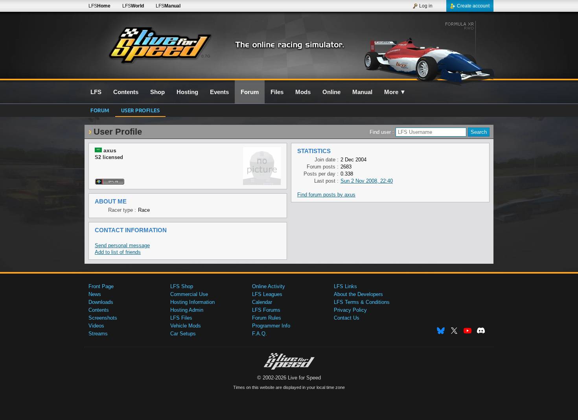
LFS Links (345, 286)
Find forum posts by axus (326, 195)
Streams (98, 334)
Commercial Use (189, 294)
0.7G (205, 56)
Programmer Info (271, 326)
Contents (98, 310)
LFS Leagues (267, 294)
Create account (473, 6)
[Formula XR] (426, 50)
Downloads (100, 302)
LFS (99, 6)
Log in (426, 6)
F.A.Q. (259, 334)
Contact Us (346, 318)
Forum (99, 110)
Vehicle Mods (185, 326)
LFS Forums (266, 310)
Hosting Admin (186, 310)
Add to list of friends (118, 252)
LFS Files (181, 318)
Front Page (101, 286)
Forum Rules (266, 318)
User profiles (140, 110)
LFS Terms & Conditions (362, 302)
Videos (96, 326)
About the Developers (358, 294)
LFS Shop (181, 286)
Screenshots (102, 318)
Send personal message (122, 245)
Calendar (262, 302)
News (94, 294)
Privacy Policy (350, 310)
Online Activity (268, 286)
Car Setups (183, 334)
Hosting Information (192, 302)
